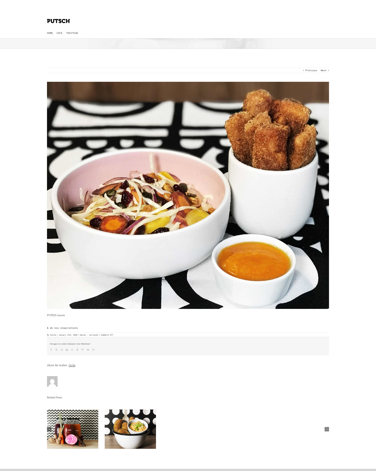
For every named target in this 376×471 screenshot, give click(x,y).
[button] (49, 429)
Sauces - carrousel (89, 335)
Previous (311, 70)
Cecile (53, 335)
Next (324, 70)
